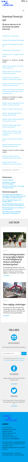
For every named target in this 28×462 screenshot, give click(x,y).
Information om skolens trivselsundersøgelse (9, 183)
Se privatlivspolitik (19, 455)
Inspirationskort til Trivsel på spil (11, 50)
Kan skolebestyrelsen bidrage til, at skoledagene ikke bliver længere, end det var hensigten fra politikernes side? (14, 196)
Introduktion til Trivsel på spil (10, 36)
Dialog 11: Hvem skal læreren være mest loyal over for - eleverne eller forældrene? (12, 133)
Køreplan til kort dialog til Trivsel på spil (13, 40)
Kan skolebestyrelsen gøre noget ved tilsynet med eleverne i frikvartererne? (13, 204)
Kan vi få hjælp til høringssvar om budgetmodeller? (11, 200)
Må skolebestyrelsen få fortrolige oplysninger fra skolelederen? (11, 212)
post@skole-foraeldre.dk (9, 429)
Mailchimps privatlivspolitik (18, 360)
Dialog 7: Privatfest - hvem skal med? (12, 109)
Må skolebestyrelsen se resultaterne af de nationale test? (13, 208)
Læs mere (6, 275)
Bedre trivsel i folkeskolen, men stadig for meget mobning (13, 187)
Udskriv (23, 11)
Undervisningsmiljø (7, 180)
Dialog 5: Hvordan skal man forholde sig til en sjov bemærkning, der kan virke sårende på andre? (13, 91)
